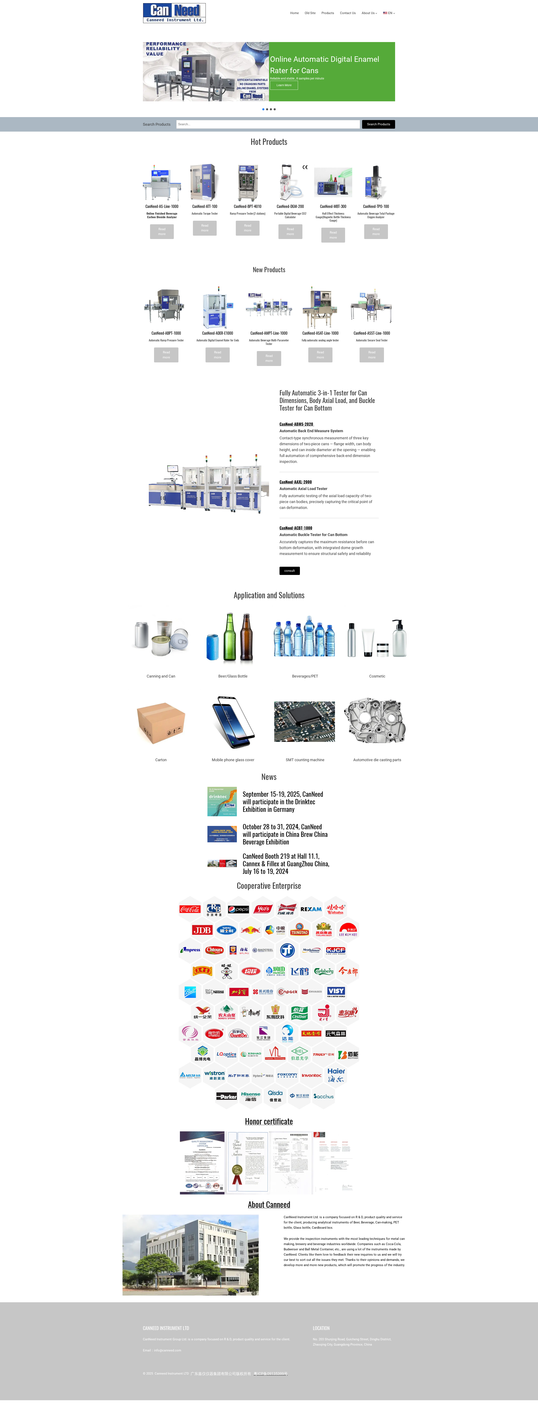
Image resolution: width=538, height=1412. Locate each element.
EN (389, 13)
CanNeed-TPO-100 (376, 206)
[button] (263, 109)
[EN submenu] (394, 13)
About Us (368, 13)
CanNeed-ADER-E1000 (217, 333)
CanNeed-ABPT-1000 (166, 333)
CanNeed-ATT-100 (204, 206)
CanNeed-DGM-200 (290, 206)
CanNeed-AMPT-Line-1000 (269, 333)
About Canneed (269, 1204)
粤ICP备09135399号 (271, 1373)
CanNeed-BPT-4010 (247, 206)
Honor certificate (269, 1121)
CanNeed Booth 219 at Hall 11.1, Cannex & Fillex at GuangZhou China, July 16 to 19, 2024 (286, 863)
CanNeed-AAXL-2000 (296, 482)
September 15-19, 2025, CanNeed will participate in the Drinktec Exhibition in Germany (283, 801)
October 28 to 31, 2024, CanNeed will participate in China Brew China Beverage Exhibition (285, 834)
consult (289, 571)
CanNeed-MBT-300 (333, 206)
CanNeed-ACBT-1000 (296, 528)
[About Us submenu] (376, 13)
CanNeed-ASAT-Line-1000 (320, 333)
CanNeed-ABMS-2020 (297, 424)
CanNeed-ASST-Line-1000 (372, 333)
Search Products (378, 124)
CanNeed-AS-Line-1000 (161, 206)
